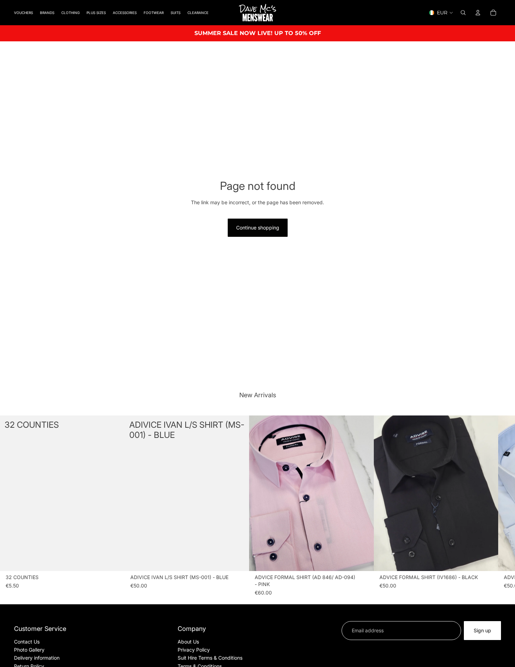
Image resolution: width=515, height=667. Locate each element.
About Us (188, 642)
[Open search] (463, 12)
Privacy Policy (194, 650)
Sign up (482, 630)
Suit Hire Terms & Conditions (210, 658)
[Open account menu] (478, 12)
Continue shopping (257, 228)
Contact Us (27, 642)
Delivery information (37, 658)
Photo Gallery (29, 650)
